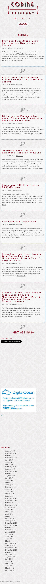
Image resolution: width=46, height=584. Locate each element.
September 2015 (11, 505)
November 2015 (11, 500)
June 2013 (9, 561)
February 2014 (10, 543)
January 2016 (10, 496)
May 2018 (9, 464)
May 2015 (9, 512)
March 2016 (9, 494)
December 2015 (11, 498)
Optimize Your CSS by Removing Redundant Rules (21, 151)
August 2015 (10, 507)
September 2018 (11, 457)
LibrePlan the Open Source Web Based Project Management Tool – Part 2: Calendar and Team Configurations (22, 297)
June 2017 (9, 480)
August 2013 (10, 557)
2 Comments (19, 48)
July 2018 (9, 460)
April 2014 (9, 539)
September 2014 (11, 530)
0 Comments (18, 85)
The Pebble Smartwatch (19, 221)
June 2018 (9, 462)
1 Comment (18, 304)
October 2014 (10, 527)
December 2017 (11, 471)
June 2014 (9, 536)
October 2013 (10, 552)
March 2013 (9, 568)
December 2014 (11, 523)
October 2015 (10, 503)
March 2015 (9, 516)
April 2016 (9, 491)
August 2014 (10, 532)
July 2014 (9, 534)
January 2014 (10, 545)
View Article (18, 60)
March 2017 (9, 482)
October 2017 (10, 473)
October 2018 (10, 455)
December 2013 (11, 548)
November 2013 (11, 550)
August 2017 (10, 475)
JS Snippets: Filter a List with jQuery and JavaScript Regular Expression (22, 118)
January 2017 (10, 485)
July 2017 (9, 478)
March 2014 (9, 541)
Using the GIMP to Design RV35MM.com (21, 186)
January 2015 (10, 521)
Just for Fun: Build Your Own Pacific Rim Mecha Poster (20, 43)
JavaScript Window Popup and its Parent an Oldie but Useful (22, 79)
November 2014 (11, 525)
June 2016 (9, 489)
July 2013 (9, 559)
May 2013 (9, 563)
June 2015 (9, 509)
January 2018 (10, 469)
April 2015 (9, 514)
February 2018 (10, 466)
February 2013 (10, 570)
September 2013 (11, 554)
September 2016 (11, 487)
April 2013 (9, 566)
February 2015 (10, 518)
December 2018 (11, 453)
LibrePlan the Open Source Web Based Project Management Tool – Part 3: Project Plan (22, 257)
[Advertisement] (23, 29)
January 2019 (10, 451)
